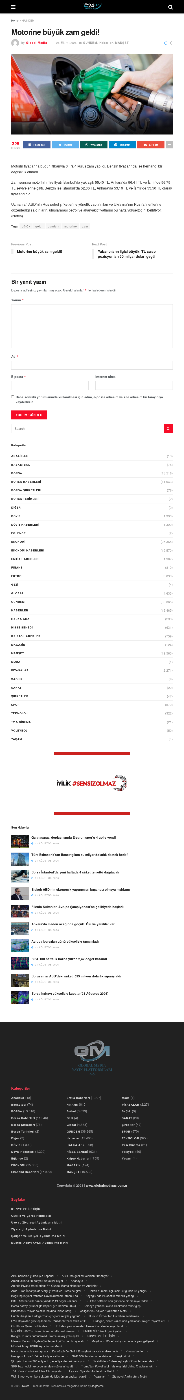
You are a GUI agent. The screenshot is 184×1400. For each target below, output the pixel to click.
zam (85, 226)
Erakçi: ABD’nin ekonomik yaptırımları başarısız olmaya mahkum (80, 889)
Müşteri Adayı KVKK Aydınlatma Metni (39, 1243)
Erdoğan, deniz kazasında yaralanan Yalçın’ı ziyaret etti (129, 1321)
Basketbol (20, 465)
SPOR (15, 705)
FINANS (17, 567)
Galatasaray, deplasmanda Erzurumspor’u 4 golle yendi (73, 837)
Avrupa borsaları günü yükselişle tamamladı (65, 941)
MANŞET (122, 42)
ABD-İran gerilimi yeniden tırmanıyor (85, 1276)
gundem (53, 226)
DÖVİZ (15, 516)
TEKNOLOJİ (19, 713)
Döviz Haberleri (25, 525)
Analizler (19, 456)
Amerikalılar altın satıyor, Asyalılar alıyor (37, 1281)
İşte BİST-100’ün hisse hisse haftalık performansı (43, 1331)
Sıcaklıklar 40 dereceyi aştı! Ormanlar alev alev (123, 1361)
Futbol (17, 576)
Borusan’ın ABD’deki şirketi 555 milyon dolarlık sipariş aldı (76, 976)
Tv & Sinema (21, 722)
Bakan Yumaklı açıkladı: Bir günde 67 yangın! (118, 1291)
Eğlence (18, 533)
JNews (25, 1386)
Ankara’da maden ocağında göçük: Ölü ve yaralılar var (72, 924)
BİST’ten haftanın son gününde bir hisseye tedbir (116, 1301)
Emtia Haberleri (25, 559)
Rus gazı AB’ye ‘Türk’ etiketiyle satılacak (37, 1356)
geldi (39, 226)
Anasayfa (77, 1281)
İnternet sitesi (105, 376)
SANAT (16, 688)
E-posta (18, 376)
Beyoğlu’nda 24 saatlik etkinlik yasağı (109, 1296)
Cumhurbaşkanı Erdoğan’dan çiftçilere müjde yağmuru (46, 1316)
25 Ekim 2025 (66, 42)
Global (17, 593)
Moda (15, 662)
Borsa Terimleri (25, 499)
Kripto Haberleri (26, 636)
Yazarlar (99, 1376)
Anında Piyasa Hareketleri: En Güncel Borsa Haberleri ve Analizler (54, 1285)
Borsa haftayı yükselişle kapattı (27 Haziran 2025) (43, 1306)
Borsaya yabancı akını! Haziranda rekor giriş (112, 1306)
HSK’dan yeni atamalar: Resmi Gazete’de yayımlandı (89, 1326)
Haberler (106, 42)
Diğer (16, 507)
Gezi (14, 584)
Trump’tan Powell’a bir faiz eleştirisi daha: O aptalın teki (117, 1366)
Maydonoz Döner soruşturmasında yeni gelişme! (123, 1341)
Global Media (36, 42)
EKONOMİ (18, 542)
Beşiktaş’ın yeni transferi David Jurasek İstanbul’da (44, 1296)
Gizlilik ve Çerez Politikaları (32, 1216)
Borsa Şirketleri (26, 490)
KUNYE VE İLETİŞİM (26, 1209)
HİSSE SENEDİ (22, 627)
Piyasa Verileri (135, 1351)
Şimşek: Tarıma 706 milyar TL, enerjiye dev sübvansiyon (48, 1361)
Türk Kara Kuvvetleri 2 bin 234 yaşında (36, 1371)
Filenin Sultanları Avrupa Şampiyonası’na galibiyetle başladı (77, 906)
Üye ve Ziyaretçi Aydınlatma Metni (36, 1222)
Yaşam (16, 739)
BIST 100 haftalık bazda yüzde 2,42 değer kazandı (69, 959)
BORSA (16, 473)
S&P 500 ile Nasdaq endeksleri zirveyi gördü (101, 1356)
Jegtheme (98, 1386)
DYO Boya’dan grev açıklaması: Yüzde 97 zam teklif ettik (48, 1321)
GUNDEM (28, 20)
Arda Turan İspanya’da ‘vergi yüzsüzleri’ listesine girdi (46, 1291)
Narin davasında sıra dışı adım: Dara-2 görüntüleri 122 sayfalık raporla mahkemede (64, 1351)
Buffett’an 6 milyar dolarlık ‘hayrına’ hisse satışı (41, 1311)
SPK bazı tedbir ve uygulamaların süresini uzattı (42, 1366)
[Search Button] (168, 428)
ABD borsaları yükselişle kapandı (32, 1276)
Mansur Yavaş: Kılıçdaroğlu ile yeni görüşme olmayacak (47, 1341)
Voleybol (19, 730)
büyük (26, 226)
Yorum (17, 300)
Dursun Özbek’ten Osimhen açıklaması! (114, 1316)
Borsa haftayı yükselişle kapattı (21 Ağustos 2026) (69, 993)
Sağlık (17, 679)
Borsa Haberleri (26, 482)
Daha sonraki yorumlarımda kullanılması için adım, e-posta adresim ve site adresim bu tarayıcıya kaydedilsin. (89, 399)
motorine (70, 226)
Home (15, 20)
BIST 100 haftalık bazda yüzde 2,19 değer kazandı (44, 1301)
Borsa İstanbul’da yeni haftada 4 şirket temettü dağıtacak (75, 872)
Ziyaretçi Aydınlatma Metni (31, 1229)
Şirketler (19, 696)
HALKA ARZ (20, 619)
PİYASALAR (20, 670)
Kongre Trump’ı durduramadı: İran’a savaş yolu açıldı (45, 1336)
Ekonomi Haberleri (27, 550)
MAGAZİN (18, 645)
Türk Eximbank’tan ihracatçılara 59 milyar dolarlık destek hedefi (80, 854)
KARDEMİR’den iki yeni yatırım (103, 1331)
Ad (15, 356)
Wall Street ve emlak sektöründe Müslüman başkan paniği (49, 1376)
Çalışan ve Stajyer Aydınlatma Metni (38, 1236)
